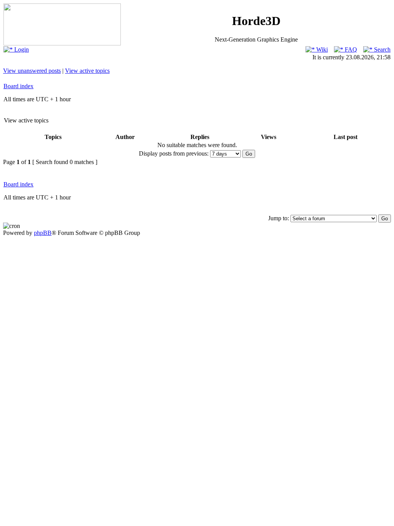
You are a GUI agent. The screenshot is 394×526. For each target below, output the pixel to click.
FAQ (350, 49)
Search (381, 49)
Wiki (321, 49)
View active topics (87, 70)
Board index (18, 86)
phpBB (43, 232)
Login (21, 49)
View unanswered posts (32, 70)
